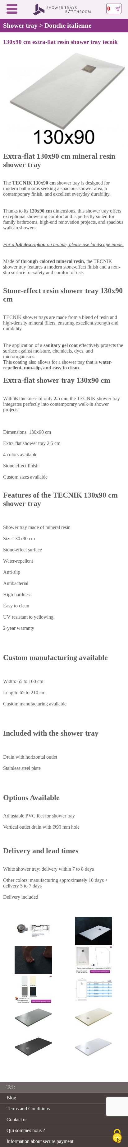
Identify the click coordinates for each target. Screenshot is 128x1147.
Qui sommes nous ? (26, 1130)
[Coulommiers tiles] (64, 13)
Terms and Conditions (28, 1108)
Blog (11, 1097)
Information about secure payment (40, 1141)
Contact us (17, 1119)
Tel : (11, 1086)
